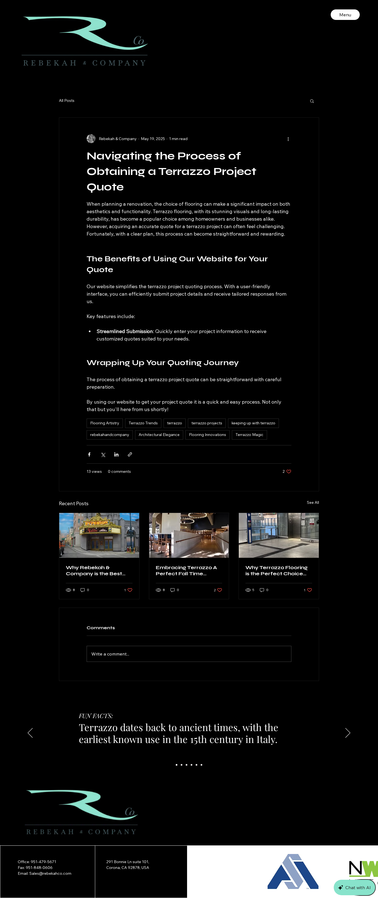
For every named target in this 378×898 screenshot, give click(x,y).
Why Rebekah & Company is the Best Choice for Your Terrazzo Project (94, 570)
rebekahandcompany (109, 434)
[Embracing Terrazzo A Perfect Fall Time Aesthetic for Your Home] (189, 535)
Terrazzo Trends (143, 422)
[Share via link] (130, 454)
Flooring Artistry (104, 422)
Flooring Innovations (207, 434)
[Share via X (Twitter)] (102, 454)
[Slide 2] (181, 765)
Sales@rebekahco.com (50, 873)
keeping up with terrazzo (253, 422)
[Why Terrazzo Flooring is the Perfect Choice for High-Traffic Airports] (279, 535)
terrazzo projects (206, 422)
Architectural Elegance (159, 434)
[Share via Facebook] (89, 454)
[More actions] (288, 138)
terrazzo (174, 422)
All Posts (66, 100)
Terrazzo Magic (249, 434)
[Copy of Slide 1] (191, 765)
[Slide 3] (186, 765)
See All (313, 502)
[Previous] (30, 733)
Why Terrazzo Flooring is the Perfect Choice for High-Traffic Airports (277, 570)
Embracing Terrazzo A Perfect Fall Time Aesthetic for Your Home (186, 570)
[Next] (347, 733)
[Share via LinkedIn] (116, 454)
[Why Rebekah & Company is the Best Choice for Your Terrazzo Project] (99, 535)
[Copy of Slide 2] (196, 765)
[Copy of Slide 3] (201, 765)
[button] (312, 101)
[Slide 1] (176, 765)
